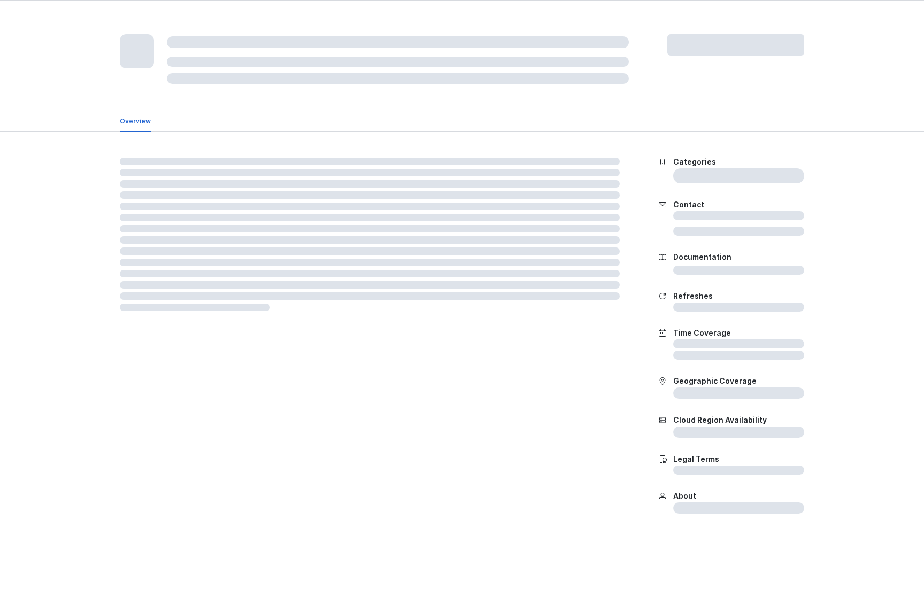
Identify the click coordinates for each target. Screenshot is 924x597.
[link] (173, 23)
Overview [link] (135, 174)
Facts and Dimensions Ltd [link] (225, 131)
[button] (592, 23)
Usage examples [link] (254, 174)
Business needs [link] (189, 174)
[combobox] (397, 23)
